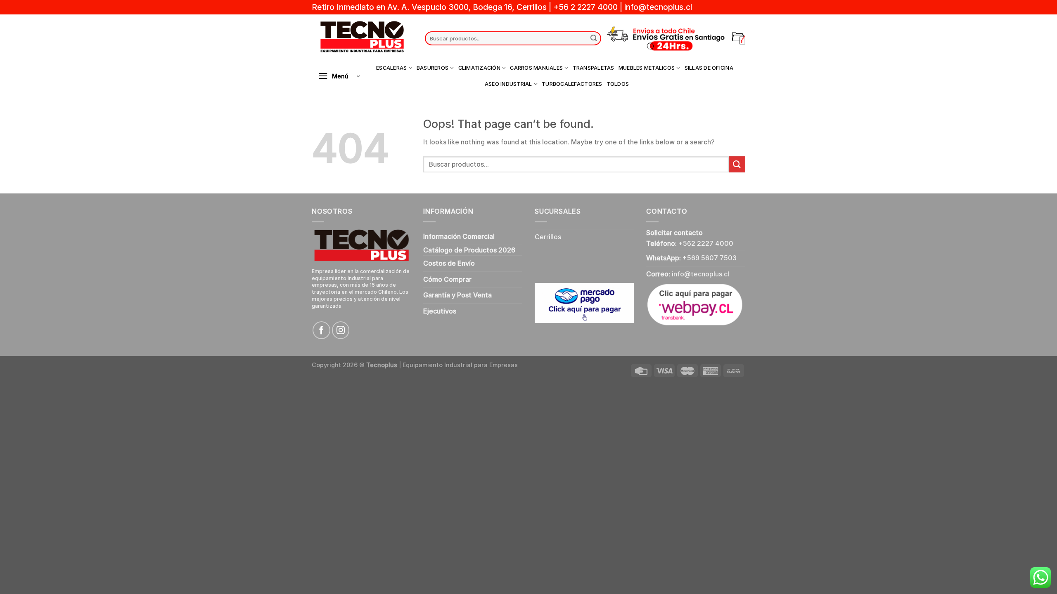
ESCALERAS (391, 68)
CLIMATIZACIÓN (479, 68)
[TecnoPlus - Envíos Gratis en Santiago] (362, 37)
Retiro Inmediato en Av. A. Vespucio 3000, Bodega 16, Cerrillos (430, 7)
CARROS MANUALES (536, 68)
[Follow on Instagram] (341, 330)
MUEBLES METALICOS (647, 68)
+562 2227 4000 (705, 243)
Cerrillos (548, 237)
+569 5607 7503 (710, 258)
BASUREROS (432, 68)
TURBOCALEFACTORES (572, 84)
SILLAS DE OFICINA (709, 68)
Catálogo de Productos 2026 (469, 250)
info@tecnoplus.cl (658, 7)
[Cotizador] (738, 38)
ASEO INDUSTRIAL (508, 84)
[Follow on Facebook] (321, 330)
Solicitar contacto (674, 233)
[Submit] (594, 38)
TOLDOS (618, 84)
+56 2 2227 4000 (585, 7)
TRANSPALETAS (593, 68)
